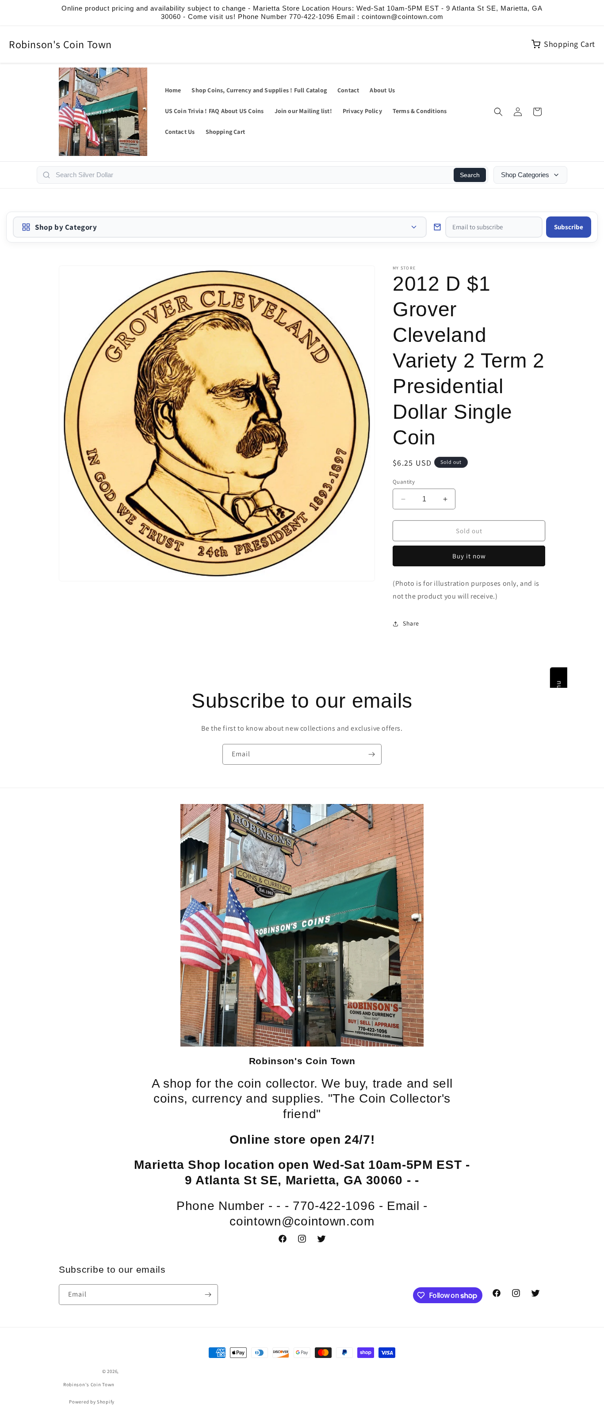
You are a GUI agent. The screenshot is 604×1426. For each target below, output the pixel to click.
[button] (498, 111)
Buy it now (469, 556)
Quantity (404, 481)
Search (470, 174)
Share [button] (411, 623)
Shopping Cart (569, 44)
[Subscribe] (371, 754)
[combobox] (252, 175)
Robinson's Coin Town (60, 44)
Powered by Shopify (92, 1402)
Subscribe (568, 227)
